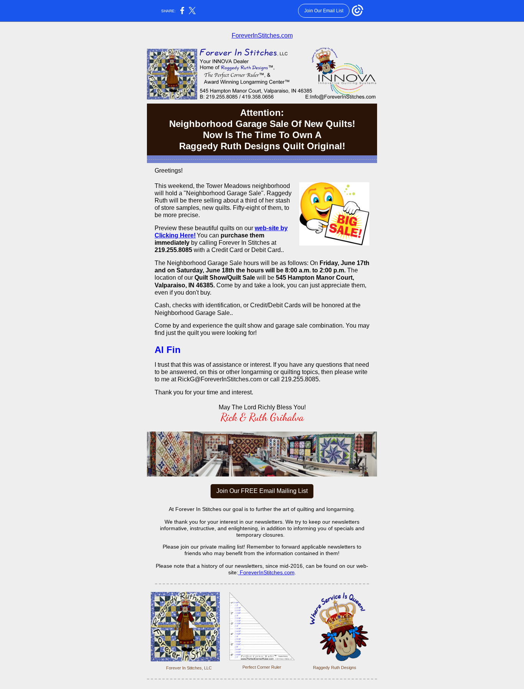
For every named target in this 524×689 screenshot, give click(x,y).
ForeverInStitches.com (262, 35)
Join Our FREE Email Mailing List (262, 491)
